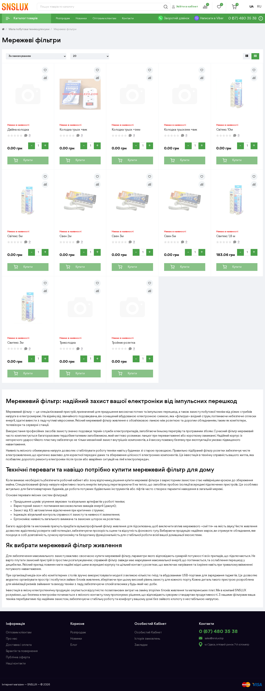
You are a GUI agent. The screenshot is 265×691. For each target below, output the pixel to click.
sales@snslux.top (214, 638)
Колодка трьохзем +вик (180, 129)
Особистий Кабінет (148, 632)
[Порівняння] (45, 78)
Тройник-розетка (123, 342)
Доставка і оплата (19, 645)
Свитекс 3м (15, 342)
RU (259, 6)
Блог (73, 645)
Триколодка (68, 342)
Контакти (128, 18)
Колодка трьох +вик (73, 129)
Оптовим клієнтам (104, 18)
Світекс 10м (224, 129)
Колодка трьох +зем (126, 129)
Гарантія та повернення (22, 651)
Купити (28, 160)
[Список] (247, 56)
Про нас (11, 638)
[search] (166, 7)
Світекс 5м (15, 236)
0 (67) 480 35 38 (218, 631)
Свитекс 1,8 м (225, 236)
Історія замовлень (147, 638)
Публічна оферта (18, 657)
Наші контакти (16, 663)
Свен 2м (65, 236)
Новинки (81, 18)
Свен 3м (118, 236)
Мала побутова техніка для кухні (29, 29)
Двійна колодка (18, 129)
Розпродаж (63, 18)
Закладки (140, 645)
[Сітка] (255, 56)
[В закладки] (45, 70)
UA (251, 6)
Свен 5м (170, 236)
